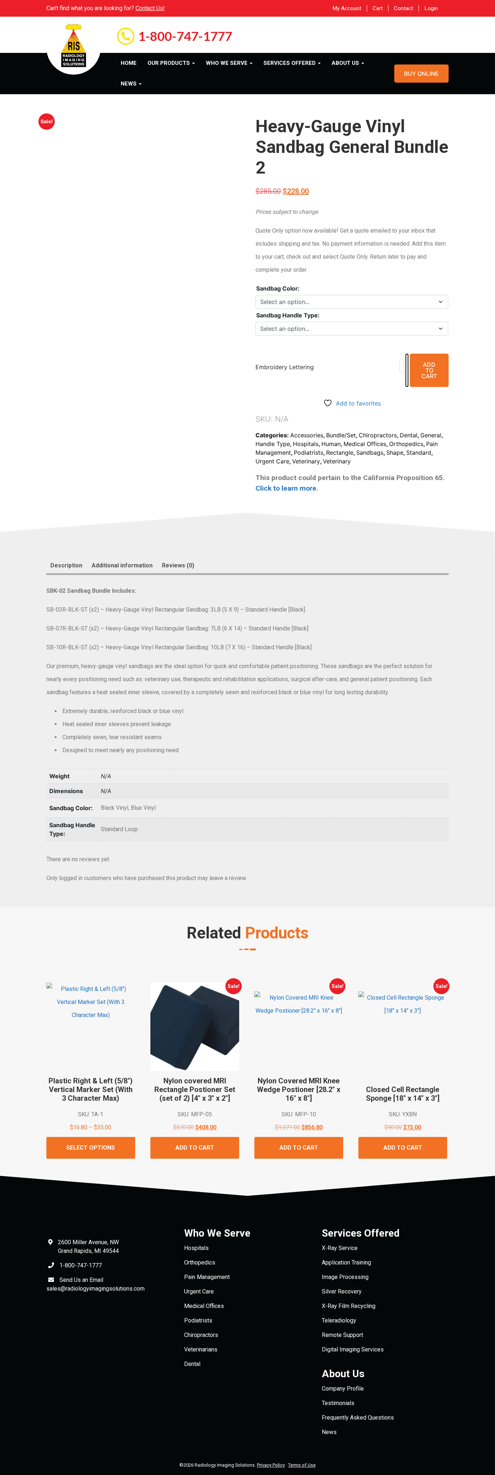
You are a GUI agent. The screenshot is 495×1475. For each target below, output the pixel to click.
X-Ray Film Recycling (348, 1306)
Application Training (346, 1262)
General (430, 435)
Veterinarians (200, 1349)
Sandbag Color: (278, 288)
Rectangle (339, 452)
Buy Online (421, 73)
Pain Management (207, 1277)
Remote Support (342, 1335)
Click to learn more (285, 488)
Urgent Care (272, 461)
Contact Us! (150, 8)
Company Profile (343, 1388)
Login (431, 8)
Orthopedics (406, 443)
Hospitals (306, 443)
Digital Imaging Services (353, 1349)
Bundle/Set (341, 435)
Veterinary (306, 461)
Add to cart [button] (194, 1147)
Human (331, 443)
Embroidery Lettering (284, 367)
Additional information (122, 565)
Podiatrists (308, 452)
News (329, 1432)
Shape (394, 452)
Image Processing (345, 1277)
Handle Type (272, 443)
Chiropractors (378, 435)
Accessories (306, 435)
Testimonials (338, 1403)
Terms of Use (302, 1465)
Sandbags (369, 452)
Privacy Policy (271, 1465)
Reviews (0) (178, 565)
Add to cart (429, 370)
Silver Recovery (342, 1291)
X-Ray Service (340, 1248)
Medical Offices (365, 443)
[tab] (66, 565)
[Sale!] (298, 1031)
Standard (418, 452)
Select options (90, 1147)
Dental (408, 435)
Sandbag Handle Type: (288, 315)
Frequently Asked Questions (358, 1417)
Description (66, 565)
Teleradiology (339, 1320)
